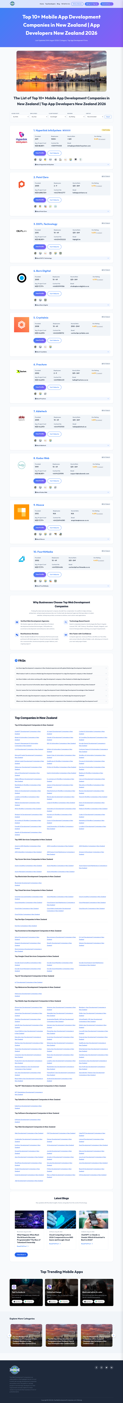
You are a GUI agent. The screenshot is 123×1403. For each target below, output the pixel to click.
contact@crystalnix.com (80, 333)
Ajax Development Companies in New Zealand (29, 1157)
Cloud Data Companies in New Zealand (27, 908)
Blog (58, 4)
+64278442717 (59, 193)
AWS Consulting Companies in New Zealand (60, 846)
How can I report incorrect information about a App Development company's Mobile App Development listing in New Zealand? (55, 684)
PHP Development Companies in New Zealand (61, 1133)
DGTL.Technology (46, 224)
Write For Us (65, 4)
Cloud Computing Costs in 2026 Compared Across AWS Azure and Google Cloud (61, 1237)
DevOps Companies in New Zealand (26, 926)
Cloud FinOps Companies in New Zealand (27, 914)
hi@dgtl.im (76, 239)
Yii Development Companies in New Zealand (60, 1145)
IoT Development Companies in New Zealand (28, 982)
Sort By (88, 113)
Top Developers (50, 4)
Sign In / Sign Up (92, 4)
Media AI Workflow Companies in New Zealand (93, 808)
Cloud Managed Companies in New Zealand (92, 902)
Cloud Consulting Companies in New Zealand (92, 896)
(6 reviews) (100, 279)
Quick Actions (106, 4)
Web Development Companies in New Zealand (29, 1133)
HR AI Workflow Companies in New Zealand (28, 808)
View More (20, 1254)
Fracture (41, 364)
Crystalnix (42, 317)
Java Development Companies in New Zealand (93, 1163)
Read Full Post (22, 1246)
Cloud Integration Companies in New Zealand (28, 902)
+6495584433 (59, 380)
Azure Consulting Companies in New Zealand (28, 865)
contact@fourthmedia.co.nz (79, 567)
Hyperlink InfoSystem (48, 130)
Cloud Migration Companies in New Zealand (60, 896)
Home (42, 4)
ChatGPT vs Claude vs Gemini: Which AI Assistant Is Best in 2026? (93, 1237)
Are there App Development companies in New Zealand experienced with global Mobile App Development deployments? (54, 668)
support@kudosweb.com (80, 474)
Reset (108, 117)
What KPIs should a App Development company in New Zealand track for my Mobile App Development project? (51, 696)
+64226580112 (58, 333)
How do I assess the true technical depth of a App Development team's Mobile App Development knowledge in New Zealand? (55, 690)
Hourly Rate (15, 113)
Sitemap (79, 1400)
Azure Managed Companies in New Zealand (28, 871)
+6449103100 (59, 427)
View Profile (40, 153)
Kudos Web (42, 458)
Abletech (41, 411)
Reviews (69, 113)
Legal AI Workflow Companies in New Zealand (61, 802)
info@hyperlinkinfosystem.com (79, 146)
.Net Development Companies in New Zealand (29, 1181)
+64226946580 (59, 520)
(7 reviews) (99, 186)
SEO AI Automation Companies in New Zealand (61, 743)
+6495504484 (57, 567)
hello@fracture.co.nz (80, 380)
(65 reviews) (102, 139)
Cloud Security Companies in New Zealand (92, 908)
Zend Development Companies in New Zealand (93, 1145)
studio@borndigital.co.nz (79, 286)
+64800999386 (58, 286)
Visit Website (54, 153)
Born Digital (43, 270)
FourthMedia (45, 551)
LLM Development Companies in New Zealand (29, 749)
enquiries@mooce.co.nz (80, 520)
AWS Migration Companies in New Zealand (92, 846)
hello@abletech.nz (79, 427)
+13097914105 (56, 146)
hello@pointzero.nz (80, 193)
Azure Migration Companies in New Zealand (60, 865)
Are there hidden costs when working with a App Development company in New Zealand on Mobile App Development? (53, 679)
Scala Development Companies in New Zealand (29, 1175)
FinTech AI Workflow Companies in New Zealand (61, 767)
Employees (33, 113)
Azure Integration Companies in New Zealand (60, 871)
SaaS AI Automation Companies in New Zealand (61, 773)
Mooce (40, 504)
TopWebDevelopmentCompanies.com (65, 1400)
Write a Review (77, 4)
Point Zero (42, 177)
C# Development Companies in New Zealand (92, 1175)
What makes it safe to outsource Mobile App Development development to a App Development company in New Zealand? (54, 673)
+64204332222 (60, 239)
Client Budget (53, 113)
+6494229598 (58, 474)
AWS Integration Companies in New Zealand (28, 852)
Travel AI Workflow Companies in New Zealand (93, 797)
